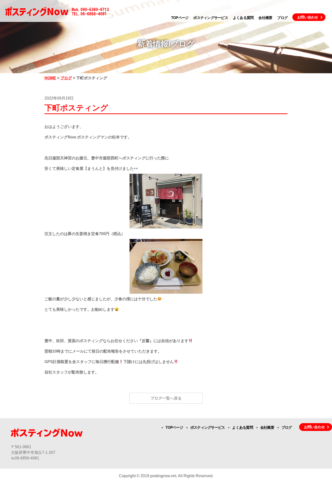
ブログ (282, 18)
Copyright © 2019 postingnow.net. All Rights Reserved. (166, 476)
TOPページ (180, 18)
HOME (50, 78)
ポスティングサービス (210, 18)
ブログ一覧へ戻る (166, 398)
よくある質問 (243, 18)
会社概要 (265, 18)
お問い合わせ (307, 17)
